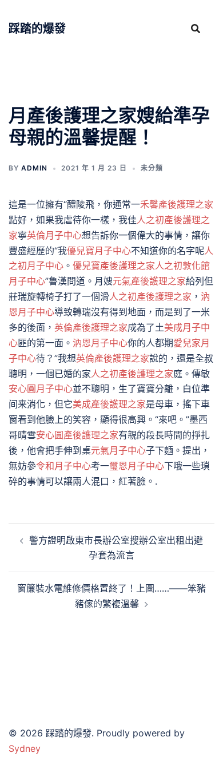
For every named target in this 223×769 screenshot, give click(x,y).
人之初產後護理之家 (150, 296)
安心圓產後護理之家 (77, 435)
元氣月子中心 (118, 450)
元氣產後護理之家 (149, 281)
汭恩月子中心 (100, 342)
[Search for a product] (195, 28)
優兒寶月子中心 (99, 250)
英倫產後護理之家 (91, 327)
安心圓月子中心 (41, 388)
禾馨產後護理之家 (176, 204)
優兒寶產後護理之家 (114, 265)
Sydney (25, 748)
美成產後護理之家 (109, 404)
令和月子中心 (63, 465)
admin (34, 168)
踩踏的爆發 (37, 28)
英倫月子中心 (54, 235)
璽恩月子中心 (136, 465)
